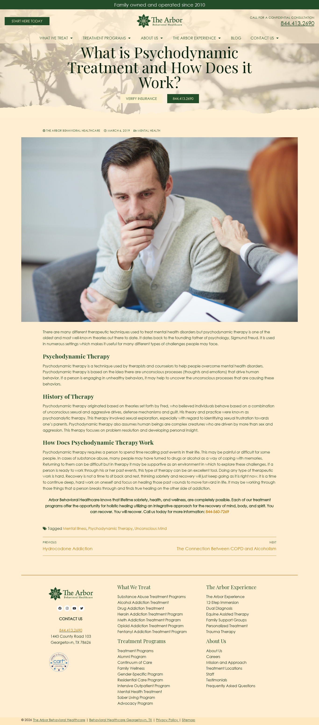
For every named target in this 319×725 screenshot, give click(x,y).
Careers (213, 656)
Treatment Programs (104, 38)
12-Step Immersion (222, 602)
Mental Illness (74, 528)
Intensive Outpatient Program (143, 685)
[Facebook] (60, 608)
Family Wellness (131, 668)
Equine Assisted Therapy (227, 614)
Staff (210, 674)
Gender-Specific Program (140, 674)
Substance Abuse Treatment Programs (151, 596)
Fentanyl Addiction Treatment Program (152, 631)
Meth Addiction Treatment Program (149, 620)
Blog (236, 38)
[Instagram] (67, 608)
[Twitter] (81, 608)
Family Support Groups (226, 620)
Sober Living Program (136, 697)
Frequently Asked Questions (230, 685)
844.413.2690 (297, 23)
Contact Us (262, 38)
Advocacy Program (135, 703)
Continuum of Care (134, 662)
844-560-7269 (217, 511)
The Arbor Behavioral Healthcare (73, 130)
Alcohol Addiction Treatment (143, 602)
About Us (149, 38)
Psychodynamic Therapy (110, 528)
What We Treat (53, 38)
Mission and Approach (226, 662)
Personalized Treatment (227, 625)
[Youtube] (74, 608)
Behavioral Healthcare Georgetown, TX (120, 720)
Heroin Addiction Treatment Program (150, 614)
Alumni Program (131, 656)
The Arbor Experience (194, 38)
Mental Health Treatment (139, 691)
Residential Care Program (140, 680)
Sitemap (188, 720)
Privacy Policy (167, 720)
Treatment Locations (224, 668)
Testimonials (216, 680)
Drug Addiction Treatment (140, 608)
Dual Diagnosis (219, 608)
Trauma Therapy (221, 631)
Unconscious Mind (151, 528)
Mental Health (148, 130)
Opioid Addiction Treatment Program (150, 625)
